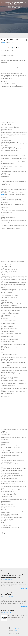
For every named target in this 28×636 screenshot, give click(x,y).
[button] (26, 40)
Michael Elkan (17, 630)
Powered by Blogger (14, 628)
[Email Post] (4, 533)
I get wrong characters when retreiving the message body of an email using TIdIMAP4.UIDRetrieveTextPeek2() (12, 575)
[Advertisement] (14, 23)
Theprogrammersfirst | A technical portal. (14, 3)
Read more (24, 588)
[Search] (26, 3)
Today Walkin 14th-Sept (7, 610)
